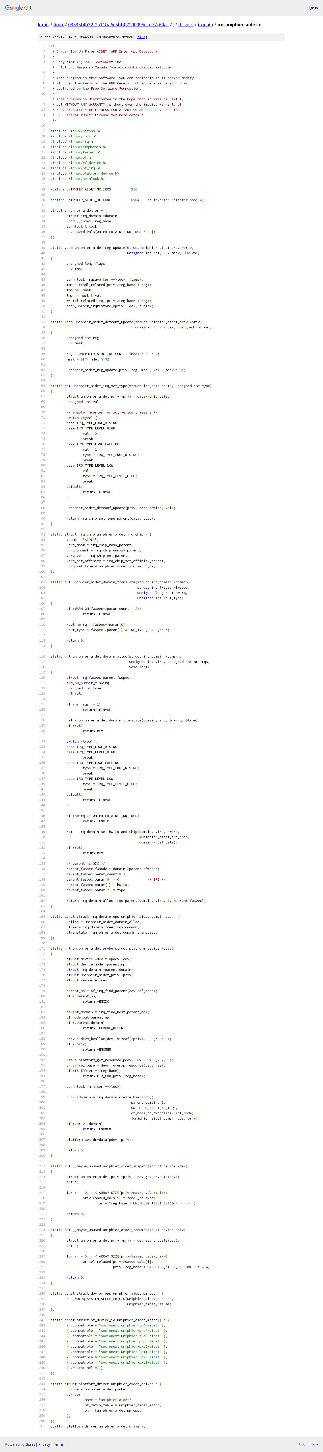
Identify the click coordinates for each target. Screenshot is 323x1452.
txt (302, 1444)
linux (58, 24)
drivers (186, 24)
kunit (43, 24)
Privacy (44, 1444)
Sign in (312, 8)
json (314, 1444)
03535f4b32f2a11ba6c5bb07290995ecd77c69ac (118, 24)
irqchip (205, 24)
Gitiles (30, 1444)
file (141, 37)
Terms (58, 1444)
